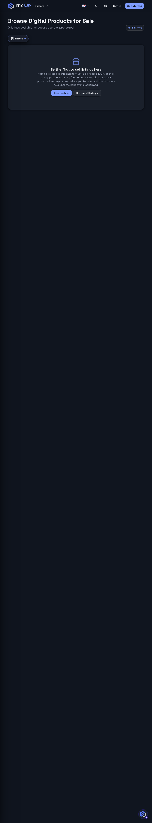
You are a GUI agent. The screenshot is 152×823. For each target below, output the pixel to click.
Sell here (137, 27)
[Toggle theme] (96, 6)
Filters (19, 38)
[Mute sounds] (105, 6)
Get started (134, 6)
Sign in (117, 6)
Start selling (61, 93)
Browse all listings (87, 93)
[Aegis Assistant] (143, 814)
